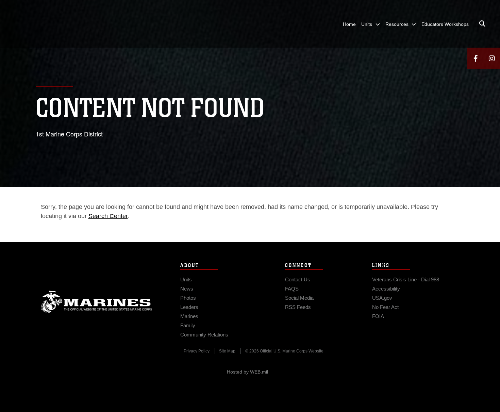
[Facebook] (475, 58)
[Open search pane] (482, 24)
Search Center (108, 216)
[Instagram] (492, 58)
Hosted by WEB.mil (247, 372)
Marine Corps (96, 302)
